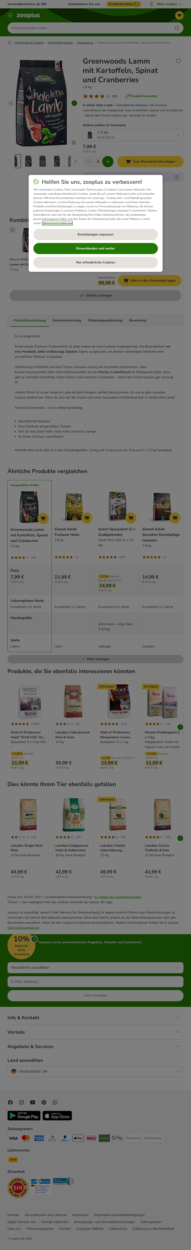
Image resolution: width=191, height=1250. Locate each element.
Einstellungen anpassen (95, 234)
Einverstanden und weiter (95, 248)
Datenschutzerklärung (57, 223)
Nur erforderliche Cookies (95, 262)
